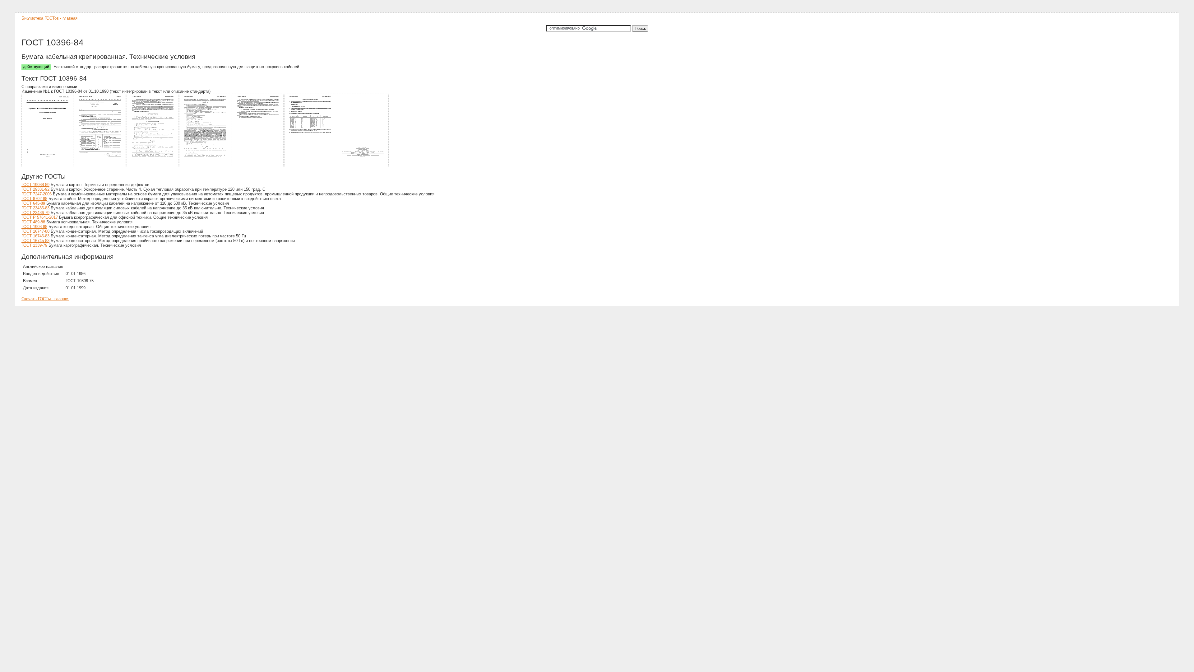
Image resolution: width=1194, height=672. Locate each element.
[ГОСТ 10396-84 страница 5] (258, 166)
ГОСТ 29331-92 (35, 189)
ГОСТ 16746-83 (35, 236)
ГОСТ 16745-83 (35, 240)
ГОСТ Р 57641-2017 (39, 217)
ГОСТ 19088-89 (35, 184)
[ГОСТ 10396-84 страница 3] (153, 166)
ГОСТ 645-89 (33, 203)
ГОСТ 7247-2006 (36, 194)
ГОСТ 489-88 (33, 222)
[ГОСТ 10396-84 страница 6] (310, 166)
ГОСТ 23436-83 (35, 208)
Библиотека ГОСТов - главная (49, 18)
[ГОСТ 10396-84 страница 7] (363, 166)
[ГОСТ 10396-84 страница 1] (47, 166)
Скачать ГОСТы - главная (45, 298)
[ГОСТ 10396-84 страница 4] (205, 166)
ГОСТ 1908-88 (34, 226)
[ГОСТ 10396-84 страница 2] (100, 166)
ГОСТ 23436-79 (35, 212)
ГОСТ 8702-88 (34, 198)
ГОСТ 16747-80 (35, 231)
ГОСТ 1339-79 (34, 245)
